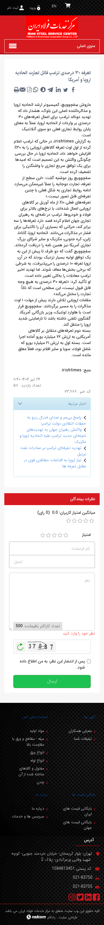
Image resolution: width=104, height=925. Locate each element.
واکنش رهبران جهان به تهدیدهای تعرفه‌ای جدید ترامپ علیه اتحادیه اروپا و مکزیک (53, 435)
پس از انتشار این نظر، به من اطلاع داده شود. (52, 664)
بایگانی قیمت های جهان (77, 825)
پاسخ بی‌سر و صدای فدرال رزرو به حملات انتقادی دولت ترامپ (56, 420)
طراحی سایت (68, 917)
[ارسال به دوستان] (22, 89)
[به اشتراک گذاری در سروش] (43, 89)
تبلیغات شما (83, 739)
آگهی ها (89, 717)
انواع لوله (37, 761)
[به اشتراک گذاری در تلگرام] (50, 89)
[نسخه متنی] (16, 89)
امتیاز (86, 535)
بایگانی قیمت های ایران (77, 811)
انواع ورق (37, 752)
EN (54, 6)
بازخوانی (20, 645)
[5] (65, 535)
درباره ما (42, 794)
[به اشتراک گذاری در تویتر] (65, 89)
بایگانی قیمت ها (83, 794)
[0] (68, 520)
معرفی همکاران (80, 731)
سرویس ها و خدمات (28, 816)
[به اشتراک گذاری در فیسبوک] (73, 89)
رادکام (51, 917)
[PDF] (29, 89)
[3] (54, 535)
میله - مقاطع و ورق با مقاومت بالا (28, 742)
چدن (40, 782)
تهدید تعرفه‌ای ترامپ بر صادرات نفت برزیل (53, 451)
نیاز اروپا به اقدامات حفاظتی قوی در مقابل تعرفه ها (55, 463)
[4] (60, 535)
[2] (48, 535)
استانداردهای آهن (35, 717)
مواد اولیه (37, 731)
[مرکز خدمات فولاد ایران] (52, 27)
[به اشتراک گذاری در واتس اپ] (35, 89)
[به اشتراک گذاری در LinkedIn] (58, 89)
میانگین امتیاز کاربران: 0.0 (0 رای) (66, 513)
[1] (42, 535)
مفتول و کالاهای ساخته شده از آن (31, 771)
